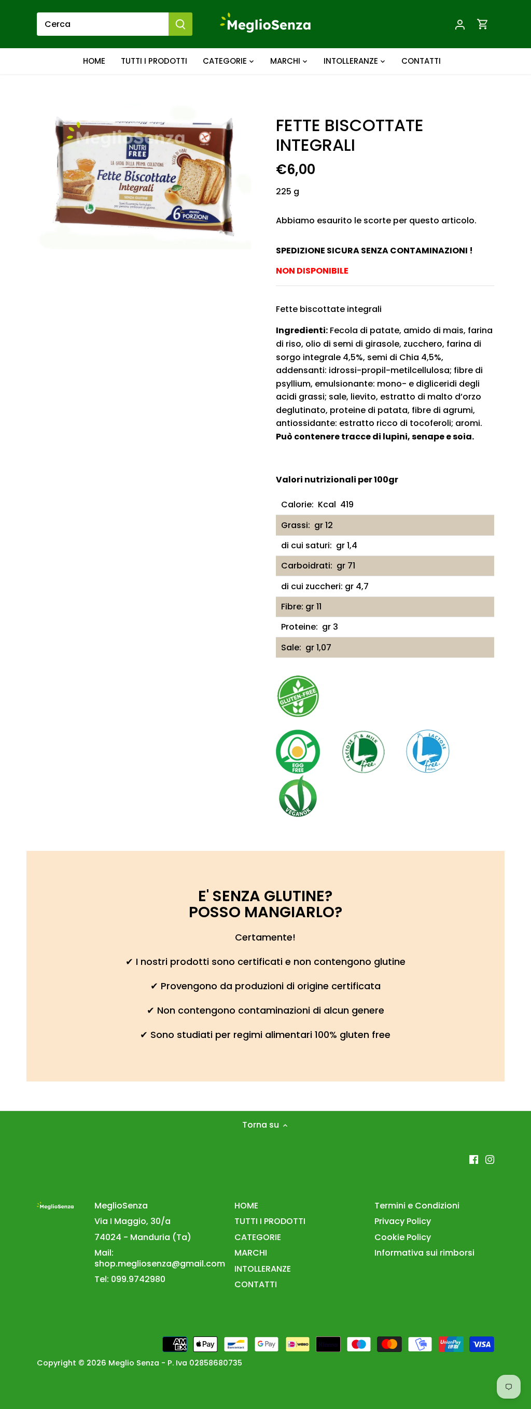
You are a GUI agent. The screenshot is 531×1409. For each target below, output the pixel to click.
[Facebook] (473, 1159)
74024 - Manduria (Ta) (142, 1237)
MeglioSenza (121, 1206)
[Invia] (180, 24)
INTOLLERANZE (262, 1269)
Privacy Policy (402, 1221)
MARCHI (250, 1253)
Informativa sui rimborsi (424, 1253)
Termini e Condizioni (416, 1206)
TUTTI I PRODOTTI (269, 1221)
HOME (246, 1206)
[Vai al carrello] (483, 24)
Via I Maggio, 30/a (132, 1221)
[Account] (460, 24)
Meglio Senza (133, 1363)
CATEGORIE (257, 1237)
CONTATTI (255, 1284)
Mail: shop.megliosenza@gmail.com (159, 1258)
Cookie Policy (402, 1237)
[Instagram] (489, 1159)
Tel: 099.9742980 (129, 1279)
